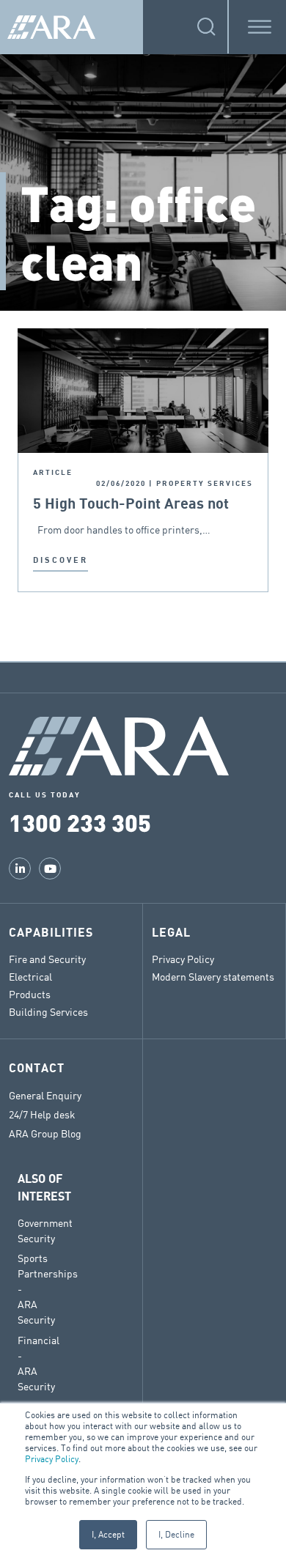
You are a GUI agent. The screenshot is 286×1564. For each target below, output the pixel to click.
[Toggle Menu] (259, 27)
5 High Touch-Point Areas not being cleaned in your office (131, 504)
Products (30, 994)
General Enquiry (45, 1095)
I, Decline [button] (176, 1534)
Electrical (30, 976)
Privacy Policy (51, 1458)
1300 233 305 (80, 822)
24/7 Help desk (42, 1114)
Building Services (48, 1012)
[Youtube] (50, 868)
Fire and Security (47, 959)
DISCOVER (60, 560)
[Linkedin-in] (20, 868)
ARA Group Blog (45, 1133)
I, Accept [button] (108, 1534)
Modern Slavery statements (213, 976)
